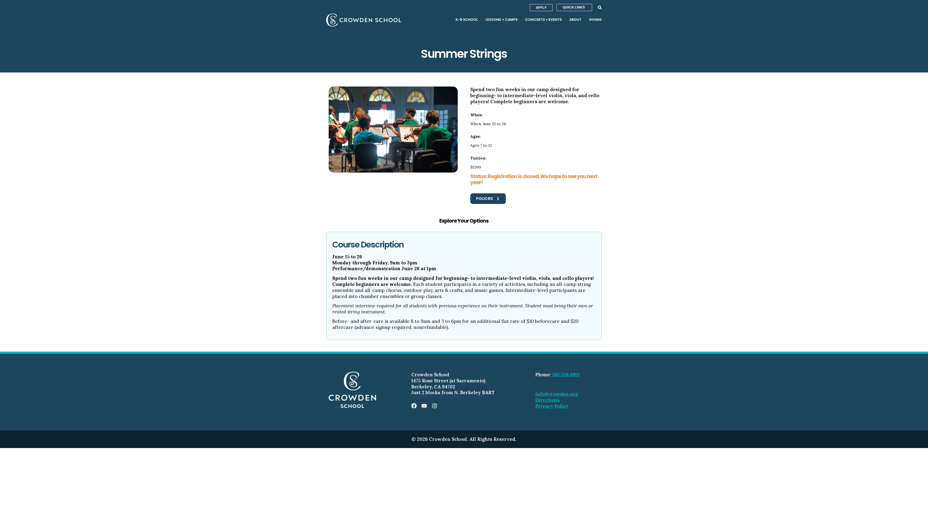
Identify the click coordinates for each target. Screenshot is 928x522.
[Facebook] (414, 405)
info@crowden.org (556, 394)
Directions (547, 400)
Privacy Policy (552, 406)
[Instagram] (434, 405)
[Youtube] (424, 405)
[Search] (600, 7)
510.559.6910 (566, 374)
